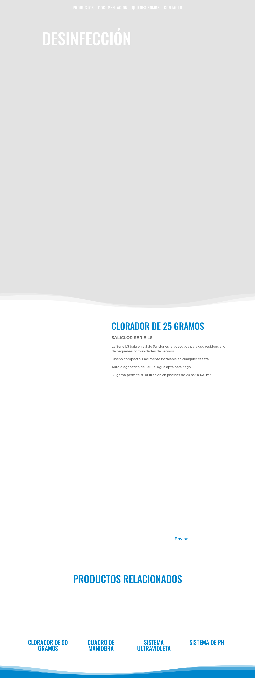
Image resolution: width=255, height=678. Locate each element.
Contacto (173, 8)
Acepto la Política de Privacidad (94, 538)
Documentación (113, 8)
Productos (83, 8)
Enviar (181, 538)
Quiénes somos (146, 8)
